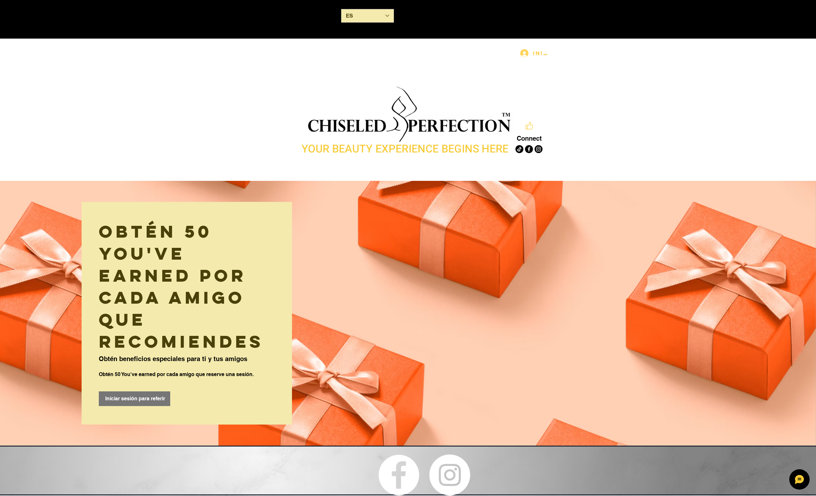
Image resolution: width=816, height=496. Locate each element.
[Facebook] (529, 149)
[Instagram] (539, 149)
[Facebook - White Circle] (398, 475)
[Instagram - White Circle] (449, 475)
